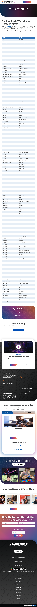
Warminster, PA (18, 576)
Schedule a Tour (18, 583)
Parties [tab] (30, 412)
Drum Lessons (18, 446)
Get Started (18, 551)
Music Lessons (22, 438)
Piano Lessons (18, 444)
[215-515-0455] (32, 1)
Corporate (18, 587)
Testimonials (18, 590)
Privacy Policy (22, 571)
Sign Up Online (18, 315)
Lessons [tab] (8, 412)
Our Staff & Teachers (18, 464)
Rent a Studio (18, 595)
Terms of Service (27, 571)
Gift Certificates (18, 593)
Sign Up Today (27, 1)
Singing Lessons (18, 448)
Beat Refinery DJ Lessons (18, 449)
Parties (26, 548)
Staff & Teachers (18, 578)
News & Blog (18, 592)
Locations (18, 598)
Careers (18, 584)
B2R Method (18, 589)
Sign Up (13, 438)
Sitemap (32, 571)
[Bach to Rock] (8, 2)
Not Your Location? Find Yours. (18, 561)
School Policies (18, 581)
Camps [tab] (19, 412)
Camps (20, 548)
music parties (9, 26)
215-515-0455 (19, 563)
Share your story (18, 330)
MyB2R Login (18, 600)
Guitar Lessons (18, 445)
